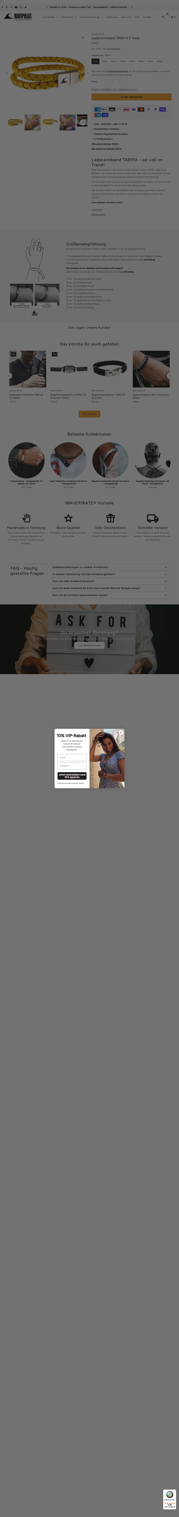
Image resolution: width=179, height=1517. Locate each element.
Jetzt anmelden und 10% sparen (72, 776)
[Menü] (174, 1491)
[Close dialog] (120, 732)
